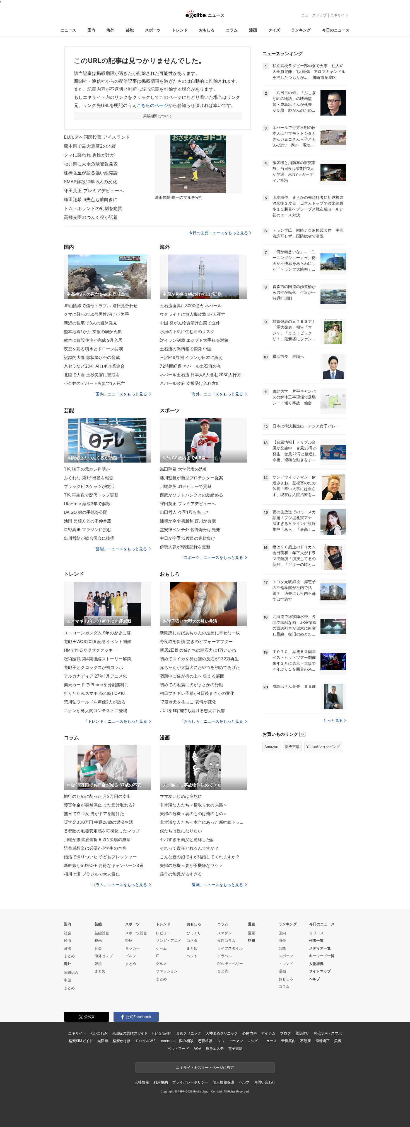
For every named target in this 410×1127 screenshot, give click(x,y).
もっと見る (333, 720)
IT (157, 956)
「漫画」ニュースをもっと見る (215, 884)
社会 (67, 933)
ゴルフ (130, 956)
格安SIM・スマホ (328, 1033)
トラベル (224, 956)
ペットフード (178, 1048)
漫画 (253, 30)
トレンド (180, 30)
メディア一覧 (320, 948)
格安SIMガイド (81, 1040)
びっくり (194, 933)
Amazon (271, 746)
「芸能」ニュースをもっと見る (119, 548)
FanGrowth (162, 1033)
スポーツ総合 (136, 933)
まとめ (69, 956)
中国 (67, 980)
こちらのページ (152, 105)
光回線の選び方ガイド (130, 1033)
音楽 (98, 948)
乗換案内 (288, 1040)
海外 (110, 30)
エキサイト (339, 15)
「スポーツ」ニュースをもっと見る (211, 557)
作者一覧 (316, 940)
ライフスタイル (230, 948)
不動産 (305, 1040)
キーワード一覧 (321, 956)
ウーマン (235, 1040)
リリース (316, 933)
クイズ (274, 30)
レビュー (163, 933)
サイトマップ (320, 971)
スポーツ (153, 30)
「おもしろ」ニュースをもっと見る (211, 721)
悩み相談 (186, 1040)
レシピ (252, 1040)
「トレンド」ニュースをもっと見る (115, 721)
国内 (91, 30)
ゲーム (161, 948)
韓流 (98, 963)
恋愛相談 (205, 1040)
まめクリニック (188, 1033)
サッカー (132, 948)
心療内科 (249, 1033)
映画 (98, 940)
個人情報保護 (223, 1082)
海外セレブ (104, 956)
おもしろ (206, 30)
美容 (337, 1040)
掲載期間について (157, 116)
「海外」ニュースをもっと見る (215, 394)
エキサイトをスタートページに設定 (205, 1067)
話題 (251, 940)
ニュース (68, 30)
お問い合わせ (264, 1082)
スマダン (224, 933)
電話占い (302, 1033)
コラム (232, 30)
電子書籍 (235, 1048)
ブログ (285, 1033)
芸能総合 (102, 933)
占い (220, 1040)
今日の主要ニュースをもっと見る (218, 232)
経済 (67, 940)
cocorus (168, 1040)
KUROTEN (98, 1033)
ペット (192, 956)
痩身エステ (215, 1048)
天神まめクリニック (222, 1033)
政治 (67, 948)
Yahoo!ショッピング (323, 746)
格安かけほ (122, 1040)
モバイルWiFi (145, 1040)
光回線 (102, 1040)
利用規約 (160, 1082)
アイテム (268, 1033)
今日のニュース (335, 30)
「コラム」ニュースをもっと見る (117, 884)
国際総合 (71, 972)
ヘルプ (314, 979)
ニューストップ (314, 15)
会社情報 (142, 1082)
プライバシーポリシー (190, 1082)
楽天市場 (292, 746)
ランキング (301, 30)
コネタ (192, 940)
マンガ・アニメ (168, 940)
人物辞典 (316, 963)
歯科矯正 (322, 1040)
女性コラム (226, 940)
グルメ (161, 963)
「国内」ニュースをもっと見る (119, 394)
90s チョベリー (230, 963)
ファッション (167, 971)
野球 (128, 940)
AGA (197, 1048)
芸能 (130, 30)
